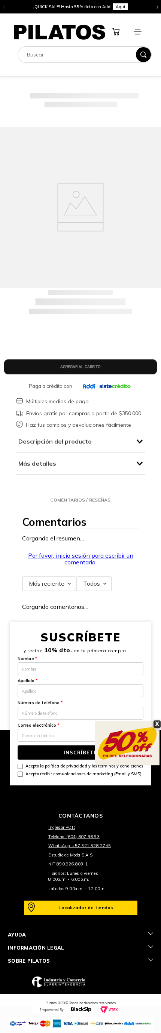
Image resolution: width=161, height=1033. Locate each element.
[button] (80, 500)
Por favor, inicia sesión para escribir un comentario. (80, 559)
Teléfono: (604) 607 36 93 (74, 836)
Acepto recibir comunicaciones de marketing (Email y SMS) (83, 773)
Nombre (27, 658)
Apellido (27, 680)
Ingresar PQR (61, 827)
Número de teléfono (40, 702)
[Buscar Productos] (143, 54)
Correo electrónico (38, 725)
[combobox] (84, 54)
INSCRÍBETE (80, 752)
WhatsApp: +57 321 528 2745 (79, 845)
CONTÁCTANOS (80, 815)
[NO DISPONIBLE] (80, 366)
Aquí (120, 6)
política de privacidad (66, 766)
